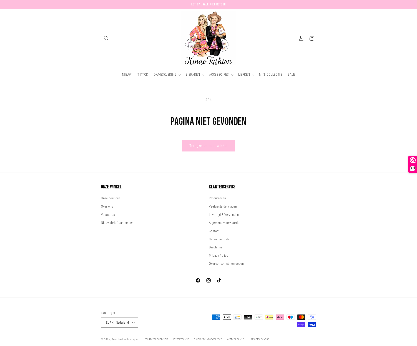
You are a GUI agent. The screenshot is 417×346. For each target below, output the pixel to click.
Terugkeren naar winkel (208, 146)
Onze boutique (111, 198)
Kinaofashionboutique (124, 339)
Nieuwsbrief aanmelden (117, 223)
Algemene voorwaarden (225, 223)
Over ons (107, 206)
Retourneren (217, 198)
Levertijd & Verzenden (224, 215)
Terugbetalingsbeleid (156, 339)
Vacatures (108, 215)
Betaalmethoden (220, 239)
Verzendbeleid (235, 339)
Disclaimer (216, 247)
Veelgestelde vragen (223, 206)
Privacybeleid (181, 339)
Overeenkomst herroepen (226, 264)
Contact (214, 231)
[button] (106, 38)
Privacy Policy (218, 256)
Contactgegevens (259, 339)
